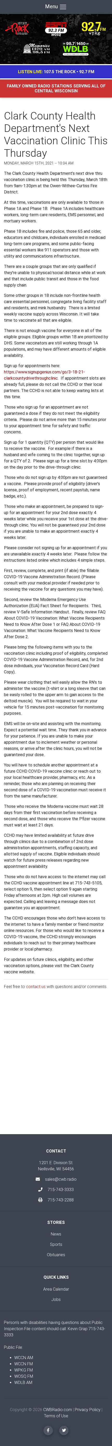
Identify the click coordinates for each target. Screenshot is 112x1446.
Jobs (56, 1299)
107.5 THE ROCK (60, 71)
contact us (36, 986)
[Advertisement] (56, 1066)
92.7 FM (86, 71)
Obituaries (56, 1254)
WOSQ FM (23, 1376)
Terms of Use (56, 1415)
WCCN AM (23, 1357)
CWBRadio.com (57, 1409)
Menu (52, 6)
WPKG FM (23, 1370)
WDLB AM (23, 1382)
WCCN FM (23, 1363)
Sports (56, 1244)
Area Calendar (56, 1289)
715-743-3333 (60, 1189)
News (56, 1234)
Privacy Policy (88, 1409)
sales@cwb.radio (61, 1179)
